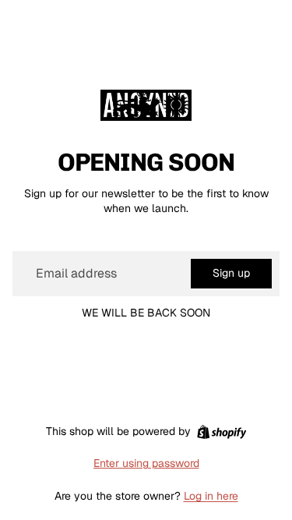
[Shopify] (221, 432)
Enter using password (146, 463)
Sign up (231, 273)
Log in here (211, 496)
